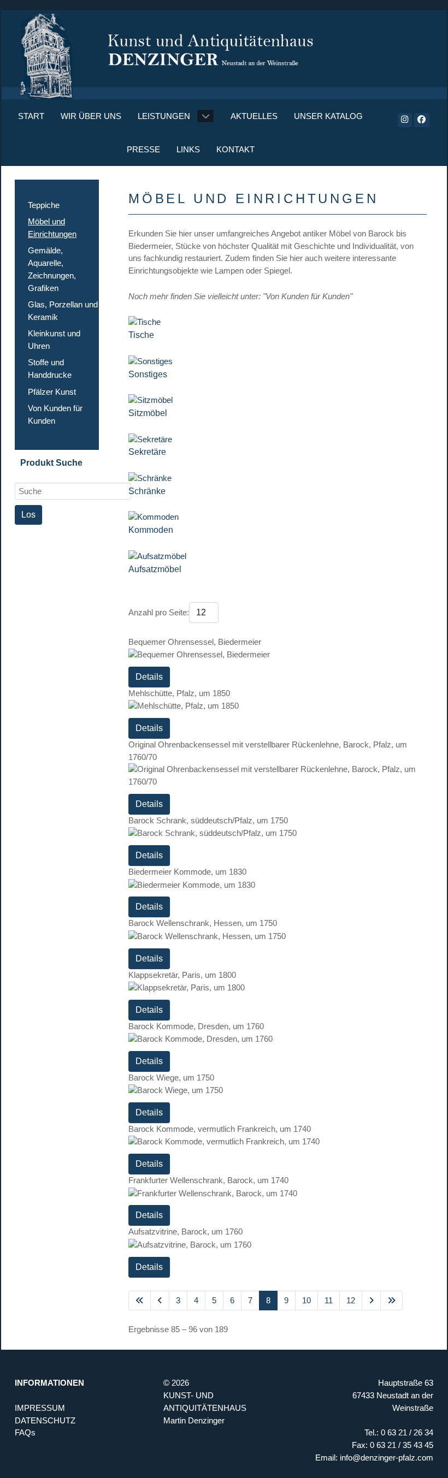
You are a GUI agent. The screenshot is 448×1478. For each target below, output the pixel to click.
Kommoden (150, 530)
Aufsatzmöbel (154, 569)
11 (329, 1300)
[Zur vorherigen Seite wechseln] (159, 1301)
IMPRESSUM (40, 1407)
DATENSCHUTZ (45, 1420)
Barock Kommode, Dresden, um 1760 (196, 1026)
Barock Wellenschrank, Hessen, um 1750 (202, 923)
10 (306, 1300)
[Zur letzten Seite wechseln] (391, 1301)
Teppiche (44, 205)
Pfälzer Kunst (52, 391)
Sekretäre (147, 451)
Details (149, 676)
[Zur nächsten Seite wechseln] (371, 1301)
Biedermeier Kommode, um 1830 (187, 871)
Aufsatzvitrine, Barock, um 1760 (185, 1231)
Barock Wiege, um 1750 (171, 1077)
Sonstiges (147, 374)
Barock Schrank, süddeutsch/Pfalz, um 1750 (208, 820)
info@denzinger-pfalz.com (386, 1457)
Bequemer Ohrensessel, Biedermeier (194, 641)
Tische (141, 335)
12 (350, 1300)
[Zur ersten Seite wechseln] (139, 1301)
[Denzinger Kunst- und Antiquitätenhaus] (224, 49)
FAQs (25, 1432)
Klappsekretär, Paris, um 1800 (182, 975)
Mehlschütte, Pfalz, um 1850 (179, 693)
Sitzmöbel (147, 413)
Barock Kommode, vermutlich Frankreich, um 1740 (219, 1128)
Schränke (147, 491)
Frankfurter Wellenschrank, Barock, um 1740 (208, 1180)
